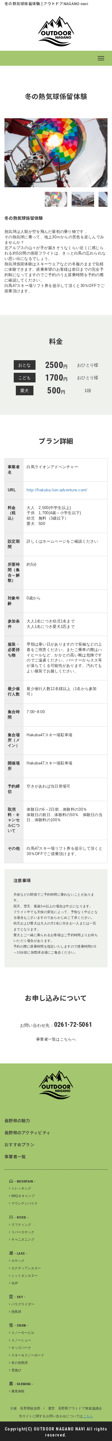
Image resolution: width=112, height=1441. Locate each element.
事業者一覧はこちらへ (56, 1039)
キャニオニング (22, 1239)
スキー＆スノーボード (27, 1355)
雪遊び (16, 1370)
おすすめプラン (19, 1144)
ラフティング (21, 1224)
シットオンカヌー (24, 1275)
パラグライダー (22, 1304)
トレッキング (21, 1188)
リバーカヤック (22, 1232)
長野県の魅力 (17, 1120)
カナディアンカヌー (26, 1268)
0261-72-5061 (73, 1024)
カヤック (17, 1260)
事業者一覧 (15, 1156)
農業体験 (17, 1391)
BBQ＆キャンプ (23, 1196)
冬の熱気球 (19, 1362)
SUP (14, 1283)
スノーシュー (21, 1340)
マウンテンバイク (24, 1203)
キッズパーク (21, 1347)
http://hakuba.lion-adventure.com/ (57, 490)
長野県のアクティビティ (27, 1132)
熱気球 (16, 1311)
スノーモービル (22, 1332)
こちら (88, 1416)
